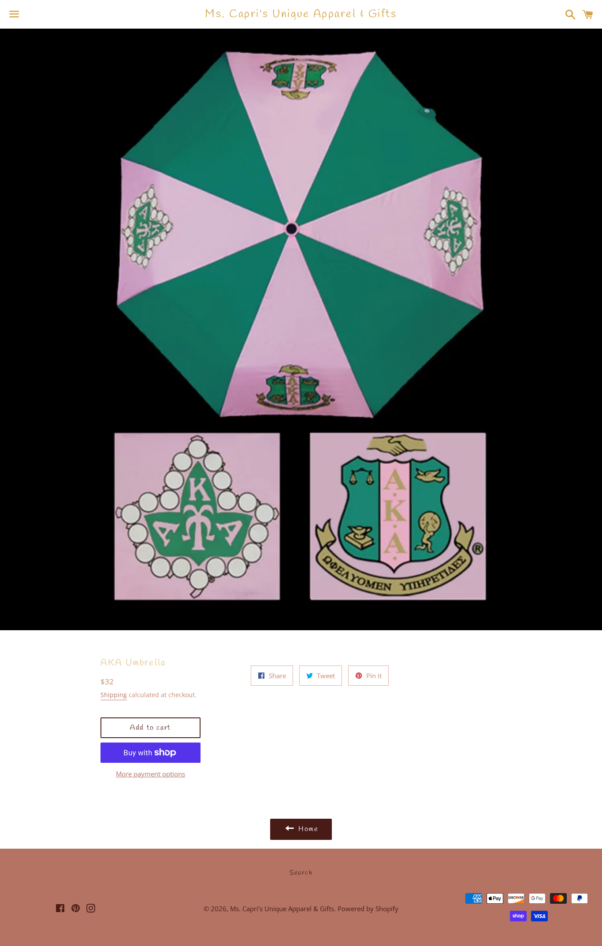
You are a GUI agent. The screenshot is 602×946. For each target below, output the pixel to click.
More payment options (150, 773)
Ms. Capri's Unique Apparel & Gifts (301, 14)
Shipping (113, 695)
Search (301, 872)
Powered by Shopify (368, 908)
